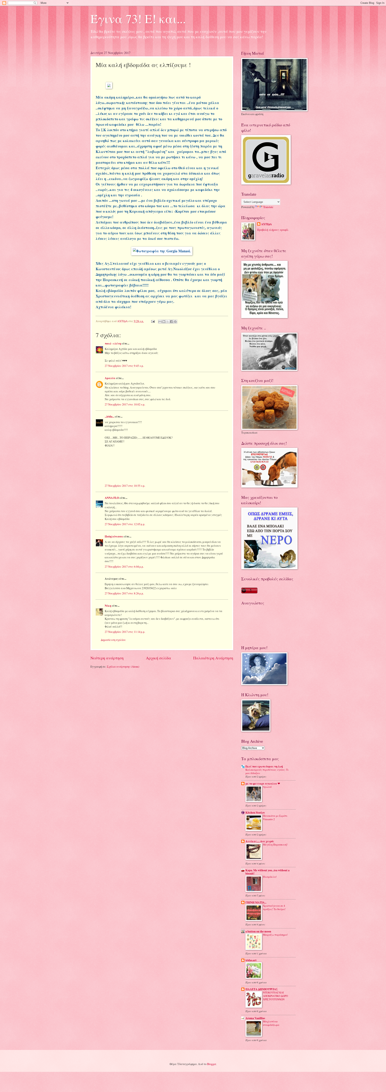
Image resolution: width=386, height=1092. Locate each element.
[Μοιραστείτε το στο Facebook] (171, 322)
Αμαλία (110, 378)
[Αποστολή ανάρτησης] (153, 321)
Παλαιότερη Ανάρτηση (213, 657)
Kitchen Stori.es (255, 812)
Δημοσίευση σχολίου (113, 640)
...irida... (109, 417)
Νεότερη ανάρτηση (107, 657)
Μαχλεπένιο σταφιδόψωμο (271, 1023)
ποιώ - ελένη (113, 343)
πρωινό (267, 787)
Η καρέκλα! (270, 877)
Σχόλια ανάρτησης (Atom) (123, 666)
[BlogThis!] (164, 322)
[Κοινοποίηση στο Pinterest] (175, 322)
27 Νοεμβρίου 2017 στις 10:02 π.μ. (125, 404)
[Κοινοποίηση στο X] (168, 322)
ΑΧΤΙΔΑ (266, 224)
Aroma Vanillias (255, 1018)
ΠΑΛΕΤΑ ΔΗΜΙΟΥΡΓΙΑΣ (261, 989)
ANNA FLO (112, 498)
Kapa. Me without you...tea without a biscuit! (267, 871)
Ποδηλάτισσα (114, 536)
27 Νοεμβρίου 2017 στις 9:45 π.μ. (124, 366)
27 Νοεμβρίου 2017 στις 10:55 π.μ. (125, 486)
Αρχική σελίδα (158, 657)
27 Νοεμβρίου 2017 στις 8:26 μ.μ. (124, 593)
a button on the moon (258, 931)
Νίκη (108, 606)
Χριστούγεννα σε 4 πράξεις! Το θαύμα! (274, 907)
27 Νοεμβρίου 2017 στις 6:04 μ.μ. (124, 566)
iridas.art (251, 960)
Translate (268, 207)
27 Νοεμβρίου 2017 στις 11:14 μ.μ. (125, 632)
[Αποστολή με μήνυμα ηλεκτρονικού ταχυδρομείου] (160, 322)
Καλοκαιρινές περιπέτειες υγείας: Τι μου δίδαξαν (266, 771)
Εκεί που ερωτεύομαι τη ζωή (264, 766)
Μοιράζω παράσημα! (275, 934)
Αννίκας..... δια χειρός (259, 841)
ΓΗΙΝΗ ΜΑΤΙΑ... (255, 902)
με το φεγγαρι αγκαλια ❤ (262, 784)
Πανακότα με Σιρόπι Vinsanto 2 (275, 817)
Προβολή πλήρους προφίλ (272, 230)
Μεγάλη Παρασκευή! (275, 844)
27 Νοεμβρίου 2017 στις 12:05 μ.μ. (125, 524)
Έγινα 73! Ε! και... (138, 18)
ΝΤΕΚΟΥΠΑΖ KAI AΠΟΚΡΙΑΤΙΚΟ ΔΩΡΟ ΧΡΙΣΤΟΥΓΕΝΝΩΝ (275, 996)
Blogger (211, 1064)
